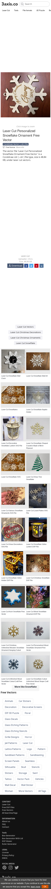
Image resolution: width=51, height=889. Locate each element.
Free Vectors (7, 810)
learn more (35, 886)
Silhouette (10, 767)
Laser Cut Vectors (25, 326)
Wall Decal (10, 784)
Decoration (10, 707)
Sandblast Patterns (14, 755)
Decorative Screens (32, 707)
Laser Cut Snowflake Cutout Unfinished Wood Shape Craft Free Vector (37, 681)
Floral (27, 713)
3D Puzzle (40, 10)
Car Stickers (25, 701)
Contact (5, 827)
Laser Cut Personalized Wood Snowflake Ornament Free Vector (37, 647)
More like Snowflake (26, 686)
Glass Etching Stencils (16, 731)
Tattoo (8, 779)
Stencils (36, 767)
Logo (29, 749)
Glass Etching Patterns (16, 725)
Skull (23, 767)
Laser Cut (6, 10)
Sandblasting (37, 755)
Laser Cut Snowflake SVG (11, 477)
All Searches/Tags (9, 813)
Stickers (9, 773)
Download (17, 265)
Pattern (41, 749)
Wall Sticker (27, 784)
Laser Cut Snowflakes (9, 410)
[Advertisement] (25, 39)
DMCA (4, 858)
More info (20, 147)
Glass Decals (11, 719)
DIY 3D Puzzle (12, 713)
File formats (27, 10)
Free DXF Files (8, 807)
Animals (9, 701)
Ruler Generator (9, 844)
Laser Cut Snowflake (25, 343)
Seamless (30, 761)
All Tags (42, 790)
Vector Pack (23, 779)
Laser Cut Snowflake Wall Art (37, 376)
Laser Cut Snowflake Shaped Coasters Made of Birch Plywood (37, 445)
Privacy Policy (8, 855)
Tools (16, 10)
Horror (28, 737)
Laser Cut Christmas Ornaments (25, 337)
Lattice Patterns (13, 749)
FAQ (4, 824)
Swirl (35, 773)
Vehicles (39, 779)
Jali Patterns (11, 743)
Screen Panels (12, 761)
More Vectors (26, 790)
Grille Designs (12, 737)
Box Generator (8, 835)
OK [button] (45, 886)
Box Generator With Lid (12, 838)
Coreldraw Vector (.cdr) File (15, 144)
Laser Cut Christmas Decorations (25, 332)
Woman (9, 790)
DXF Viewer (7, 841)
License (5, 852)
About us (6, 821)
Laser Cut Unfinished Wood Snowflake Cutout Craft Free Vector (11, 681)
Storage (23, 773)
